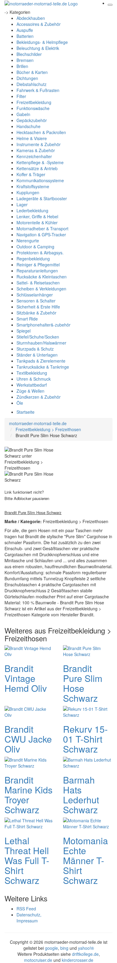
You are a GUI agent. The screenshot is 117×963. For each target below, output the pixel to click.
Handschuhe (28, 126)
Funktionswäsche (33, 108)
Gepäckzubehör (31, 120)
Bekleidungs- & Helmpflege (42, 42)
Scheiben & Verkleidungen (41, 289)
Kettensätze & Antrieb (37, 168)
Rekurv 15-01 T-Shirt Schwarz (85, 738)
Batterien (25, 36)
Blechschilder (29, 54)
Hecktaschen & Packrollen (41, 132)
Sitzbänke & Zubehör (36, 313)
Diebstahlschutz (31, 84)
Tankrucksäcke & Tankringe (42, 367)
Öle (19, 403)
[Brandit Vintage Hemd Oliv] (28, 651)
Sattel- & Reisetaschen (38, 283)
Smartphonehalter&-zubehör (43, 325)
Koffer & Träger (30, 174)
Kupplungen (27, 192)
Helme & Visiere (31, 138)
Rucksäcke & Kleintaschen (41, 277)
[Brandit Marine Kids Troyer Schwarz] (28, 762)
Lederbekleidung (32, 210)
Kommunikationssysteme (40, 180)
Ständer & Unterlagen (37, 355)
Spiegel (23, 331)
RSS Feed (26, 909)
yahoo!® (86, 948)
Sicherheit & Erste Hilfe (38, 307)
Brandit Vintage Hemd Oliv (25, 678)
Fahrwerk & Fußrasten (37, 90)
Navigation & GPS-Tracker (41, 235)
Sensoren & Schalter (36, 301)
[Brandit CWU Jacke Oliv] (28, 711)
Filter (21, 96)
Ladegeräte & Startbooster (41, 198)
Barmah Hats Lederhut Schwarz (81, 794)
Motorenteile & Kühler (37, 222)
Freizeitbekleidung (33, 102)
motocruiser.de (38, 960)
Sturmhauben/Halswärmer (41, 343)
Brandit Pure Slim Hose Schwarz (82, 683)
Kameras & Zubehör (35, 150)
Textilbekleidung (31, 373)
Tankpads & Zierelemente (40, 361)
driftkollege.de (85, 954)
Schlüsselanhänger (34, 295)
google (51, 948)
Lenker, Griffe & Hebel (37, 216)
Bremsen (25, 60)
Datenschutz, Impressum (28, 918)
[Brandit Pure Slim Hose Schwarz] (87, 651)
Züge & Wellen (30, 391)
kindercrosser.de (77, 960)
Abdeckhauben (30, 18)
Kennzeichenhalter (34, 156)
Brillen (22, 66)
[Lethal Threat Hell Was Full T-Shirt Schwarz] (28, 823)
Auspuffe (24, 30)
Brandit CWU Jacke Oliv (28, 738)
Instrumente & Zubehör (38, 144)
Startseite (25, 412)
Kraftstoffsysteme (32, 186)
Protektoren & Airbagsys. (40, 253)
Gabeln (23, 114)
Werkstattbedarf (31, 385)
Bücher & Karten (32, 72)
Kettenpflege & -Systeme (40, 162)
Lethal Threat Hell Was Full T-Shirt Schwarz (26, 860)
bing (64, 948)
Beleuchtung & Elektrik (37, 48)
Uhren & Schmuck (33, 379)
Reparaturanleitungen (37, 271)
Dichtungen (27, 78)
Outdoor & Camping (35, 247)
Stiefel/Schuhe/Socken (37, 337)
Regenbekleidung (33, 259)
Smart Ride (27, 319)
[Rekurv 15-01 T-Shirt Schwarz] (87, 711)
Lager (22, 204)
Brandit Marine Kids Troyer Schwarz (28, 794)
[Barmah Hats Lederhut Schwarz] (87, 762)
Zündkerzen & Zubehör (38, 397)
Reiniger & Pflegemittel (38, 265)
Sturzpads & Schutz (35, 349)
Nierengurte (27, 241)
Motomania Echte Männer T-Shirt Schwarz (85, 860)
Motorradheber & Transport (42, 228)
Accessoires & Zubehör (38, 24)
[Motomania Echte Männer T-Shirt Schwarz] (87, 823)
